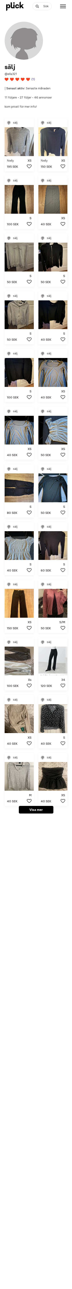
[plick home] (15, 6)
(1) (33, 79)
